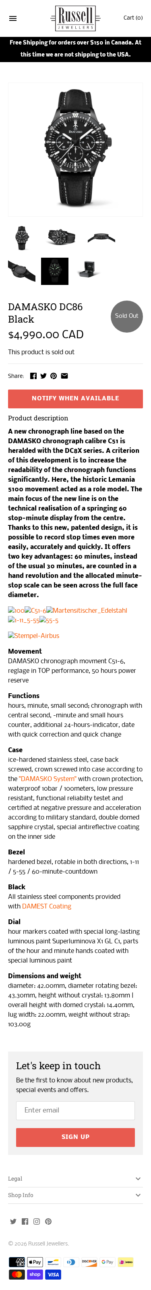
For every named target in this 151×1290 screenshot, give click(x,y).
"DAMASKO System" (48, 779)
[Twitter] (13, 1222)
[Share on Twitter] (43, 375)
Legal (15, 1178)
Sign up (76, 1137)
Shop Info (20, 1195)
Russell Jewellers (48, 1244)
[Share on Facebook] (33, 375)
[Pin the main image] (53, 375)
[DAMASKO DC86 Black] (75, 149)
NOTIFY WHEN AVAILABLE (75, 399)
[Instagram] (36, 1222)
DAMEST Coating (46, 906)
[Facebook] (25, 1222)
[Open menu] (13, 20)
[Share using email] (64, 375)
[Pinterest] (48, 1222)
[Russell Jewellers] (75, 19)
